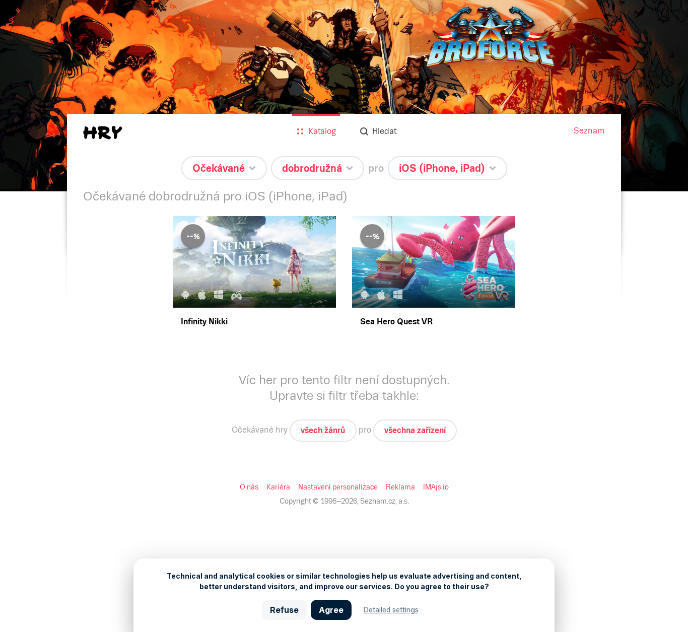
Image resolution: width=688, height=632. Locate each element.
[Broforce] (344, 95)
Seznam (589, 130)
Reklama (400, 487)
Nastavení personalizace (338, 487)
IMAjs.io (436, 487)
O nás (249, 487)
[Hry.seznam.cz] (102, 132)
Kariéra (278, 487)
